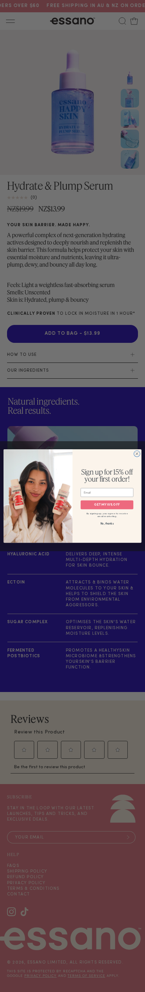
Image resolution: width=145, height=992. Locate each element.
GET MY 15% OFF (106, 505)
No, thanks (107, 523)
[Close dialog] (137, 454)
